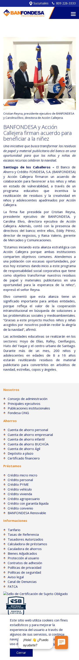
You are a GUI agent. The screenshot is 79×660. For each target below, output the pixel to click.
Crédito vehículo (20, 489)
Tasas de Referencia (23, 534)
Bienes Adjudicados (22, 553)
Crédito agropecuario (24, 498)
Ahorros (10, 420)
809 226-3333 (66, 3)
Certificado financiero (24, 458)
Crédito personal (20, 480)
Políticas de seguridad (24, 572)
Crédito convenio (20, 508)
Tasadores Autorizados (25, 539)
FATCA (13, 586)
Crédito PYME (18, 484)
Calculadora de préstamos (27, 544)
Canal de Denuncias (22, 581)
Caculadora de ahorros (25, 549)
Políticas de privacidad (24, 567)
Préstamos (12, 466)
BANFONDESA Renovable (27, 513)
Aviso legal (16, 577)
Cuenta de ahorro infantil (26, 439)
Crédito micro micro (22, 475)
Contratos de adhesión (25, 563)
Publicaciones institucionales (29, 408)
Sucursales (40, 3)
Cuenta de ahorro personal (28, 430)
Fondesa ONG (18, 413)
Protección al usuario (23, 558)
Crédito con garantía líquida (28, 503)
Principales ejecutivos (24, 403)
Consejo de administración (27, 398)
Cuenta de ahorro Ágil (24, 448)
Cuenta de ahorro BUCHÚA (28, 444)
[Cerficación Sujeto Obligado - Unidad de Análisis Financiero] (35, 593)
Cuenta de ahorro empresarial (30, 434)
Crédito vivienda (20, 494)
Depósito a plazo (20, 453)
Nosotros (11, 389)
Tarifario (14, 530)
